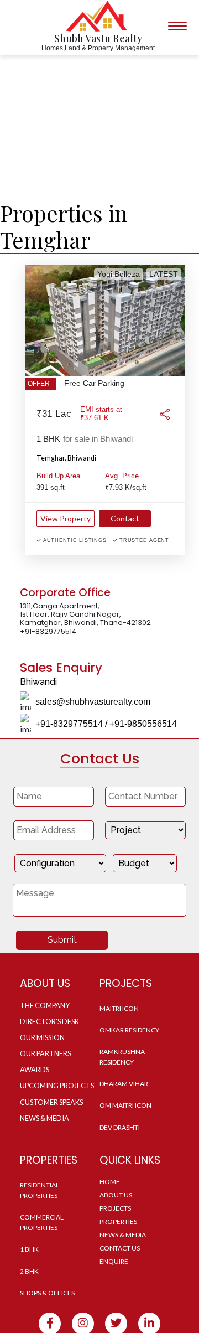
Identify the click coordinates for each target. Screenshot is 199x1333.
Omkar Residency (129, 1030)
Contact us (120, 1248)
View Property (65, 518)
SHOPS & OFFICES (47, 1293)
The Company (45, 1005)
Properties (118, 1221)
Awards (34, 1069)
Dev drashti (120, 1127)
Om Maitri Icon (125, 1105)
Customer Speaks (51, 1102)
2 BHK (29, 1271)
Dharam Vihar (124, 1083)
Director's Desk (49, 1021)
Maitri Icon (119, 1008)
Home (110, 1181)
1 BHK (29, 1249)
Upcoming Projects (57, 1085)
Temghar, (51, 458)
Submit (62, 939)
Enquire (114, 1261)
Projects (115, 1208)
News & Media (44, 1118)
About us (116, 1195)
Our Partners (45, 1053)
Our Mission (42, 1037)
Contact (125, 518)
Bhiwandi (81, 458)
